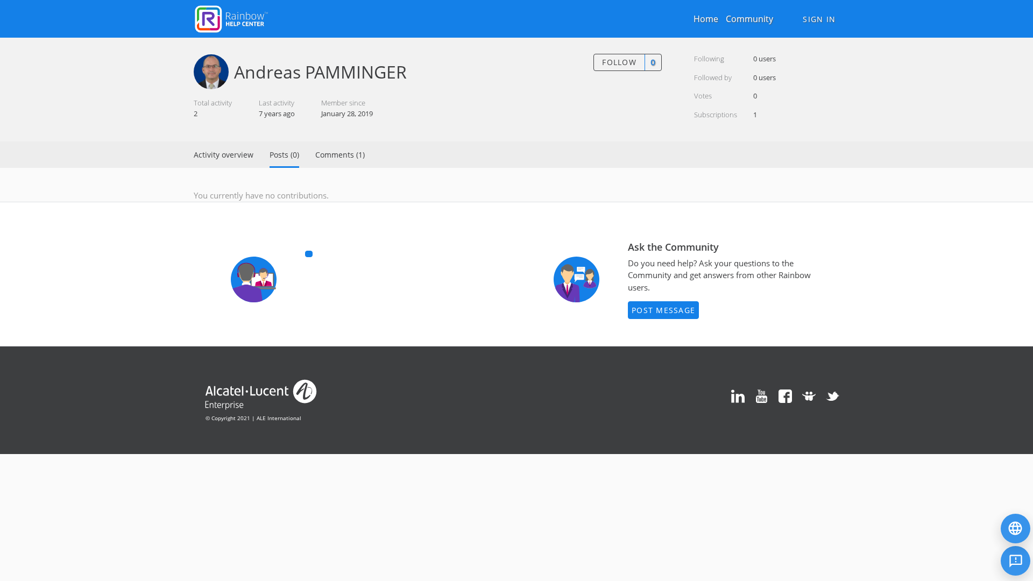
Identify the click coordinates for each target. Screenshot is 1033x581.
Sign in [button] (819, 19)
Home (706, 19)
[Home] (231, 17)
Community (749, 19)
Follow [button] (619, 62)
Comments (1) (340, 155)
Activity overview (223, 155)
